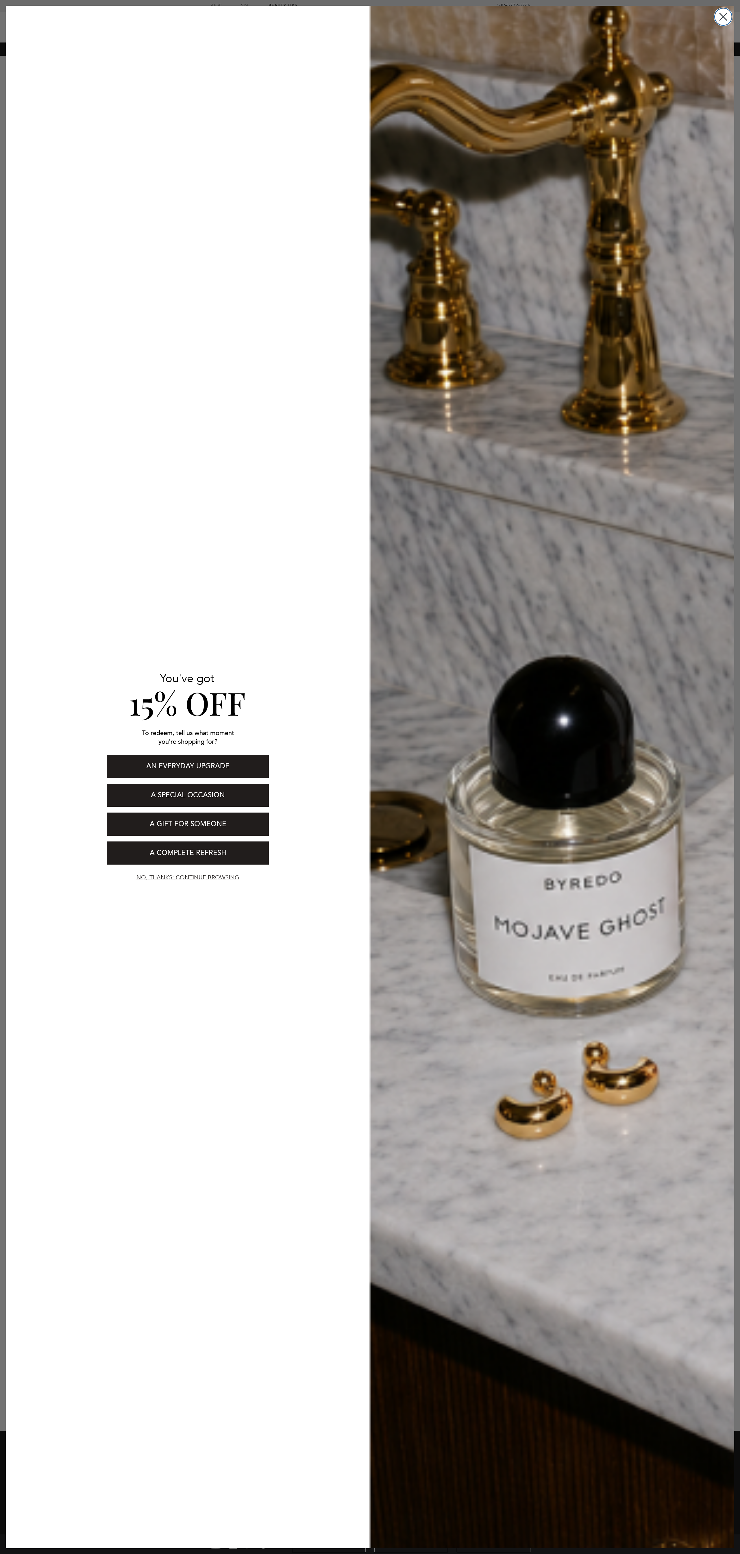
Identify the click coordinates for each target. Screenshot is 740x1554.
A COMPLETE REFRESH (188, 853)
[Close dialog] (723, 16)
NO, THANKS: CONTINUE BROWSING (187, 877)
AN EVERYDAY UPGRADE (188, 766)
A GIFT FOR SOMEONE (188, 824)
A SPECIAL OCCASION (188, 795)
